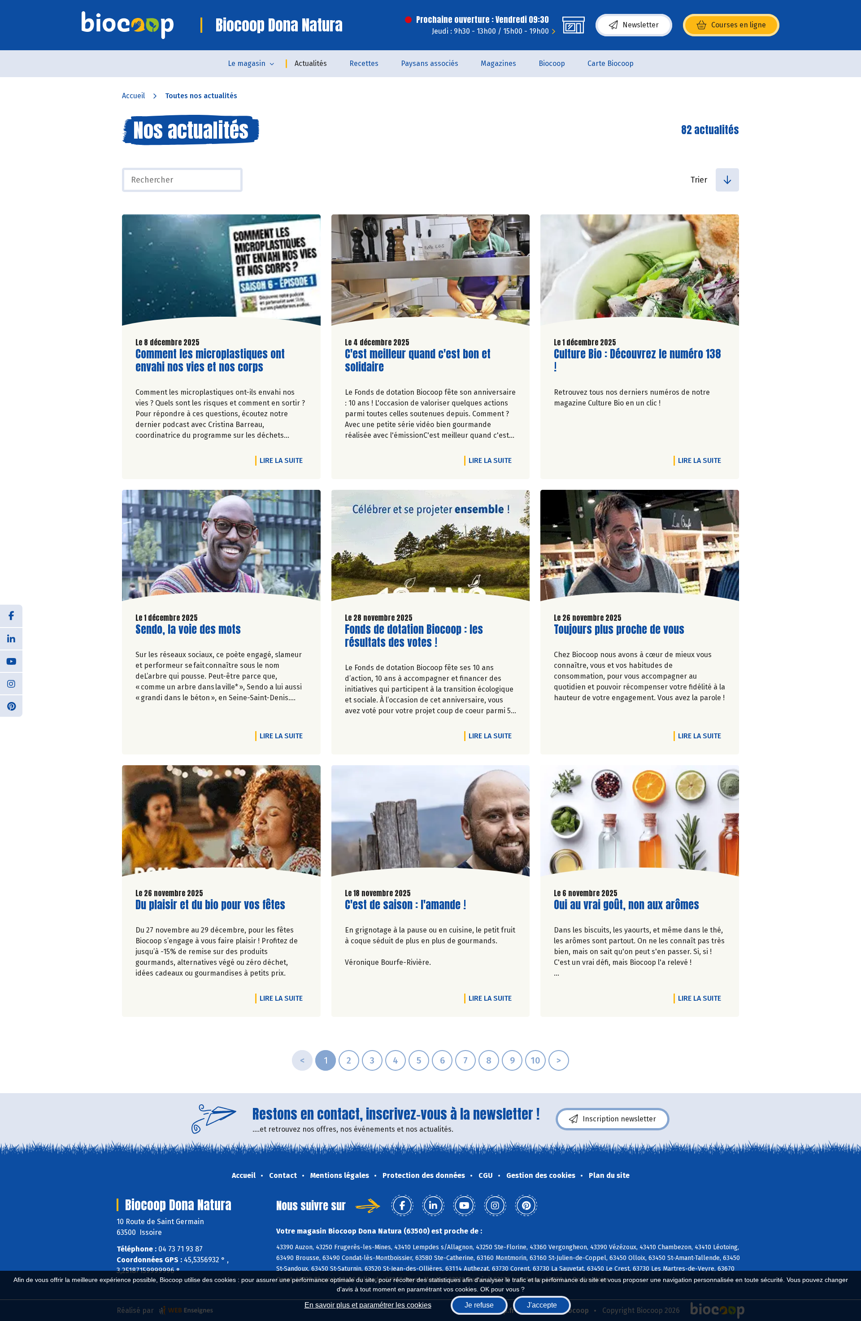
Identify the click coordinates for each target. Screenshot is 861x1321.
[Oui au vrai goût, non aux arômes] (639, 823)
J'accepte (542, 1305)
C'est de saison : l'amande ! (405, 904)
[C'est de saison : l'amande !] (430, 823)
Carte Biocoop (610, 63)
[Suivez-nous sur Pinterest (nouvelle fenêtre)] (11, 705)
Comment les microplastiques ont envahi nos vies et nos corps (210, 361)
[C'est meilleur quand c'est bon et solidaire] (430, 272)
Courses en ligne (738, 25)
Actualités (311, 63)
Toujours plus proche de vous (619, 629)
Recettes (363, 63)
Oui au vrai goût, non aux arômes (626, 904)
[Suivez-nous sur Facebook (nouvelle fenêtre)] (11, 616)
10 (535, 1060)
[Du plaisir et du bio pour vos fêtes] (221, 823)
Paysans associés (429, 63)
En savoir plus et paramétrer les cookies (367, 1305)
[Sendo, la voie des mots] (221, 548)
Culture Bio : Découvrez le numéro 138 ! (637, 361)
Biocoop (552, 63)
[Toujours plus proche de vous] (639, 548)
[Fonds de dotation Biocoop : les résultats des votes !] (430, 548)
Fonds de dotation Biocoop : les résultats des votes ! (414, 636)
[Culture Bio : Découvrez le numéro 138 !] (639, 272)
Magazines (498, 63)
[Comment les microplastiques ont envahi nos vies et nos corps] (221, 272)
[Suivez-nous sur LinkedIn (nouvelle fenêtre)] (11, 638)
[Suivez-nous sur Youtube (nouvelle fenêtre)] (11, 661)
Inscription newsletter (619, 1119)
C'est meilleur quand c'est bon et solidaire (418, 361)
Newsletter (640, 25)
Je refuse (479, 1305)
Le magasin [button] (246, 63)
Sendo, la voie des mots (188, 629)
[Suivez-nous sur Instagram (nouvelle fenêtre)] (11, 683)
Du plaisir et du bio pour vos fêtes (210, 904)
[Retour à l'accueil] (128, 25)
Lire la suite (283, 460)
